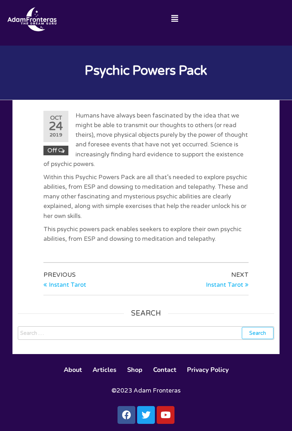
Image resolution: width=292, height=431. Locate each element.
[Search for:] (146, 333)
